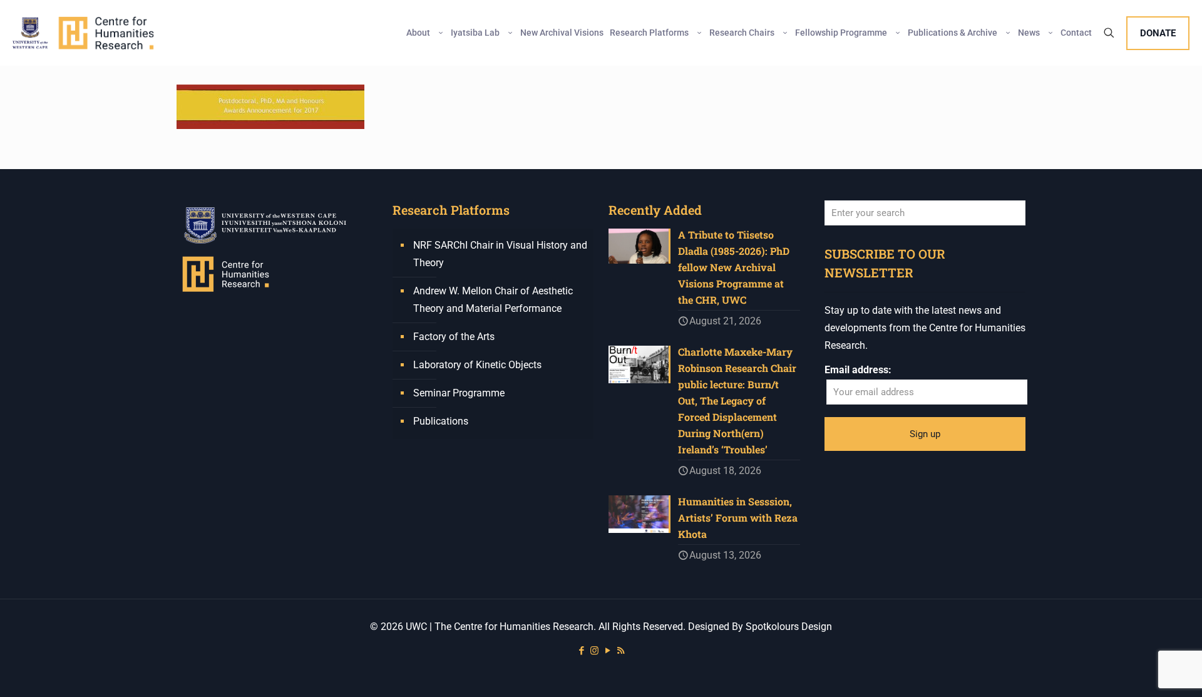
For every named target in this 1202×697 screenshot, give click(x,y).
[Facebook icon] (581, 650)
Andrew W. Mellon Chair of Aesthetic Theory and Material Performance (493, 299)
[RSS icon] (620, 650)
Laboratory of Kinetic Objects (477, 365)
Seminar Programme (459, 393)
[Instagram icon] (594, 650)
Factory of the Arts (454, 337)
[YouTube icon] (607, 650)
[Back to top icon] (1142, 671)
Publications (440, 421)
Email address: (857, 370)
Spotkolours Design (789, 626)
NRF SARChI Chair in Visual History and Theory (500, 254)
